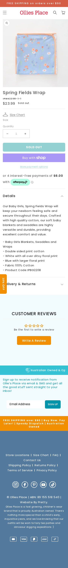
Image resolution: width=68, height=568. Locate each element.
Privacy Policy (47, 470)
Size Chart (17, 115)
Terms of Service (20, 470)
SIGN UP (53, 404)
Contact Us (32, 460)
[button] (5, 12)
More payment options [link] (34, 166)
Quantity (8, 126)
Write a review (34, 340)
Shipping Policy (19, 465)
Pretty (42, 502)
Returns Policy (45, 465)
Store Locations (17, 455)
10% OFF (3, 284)
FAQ (56, 455)
